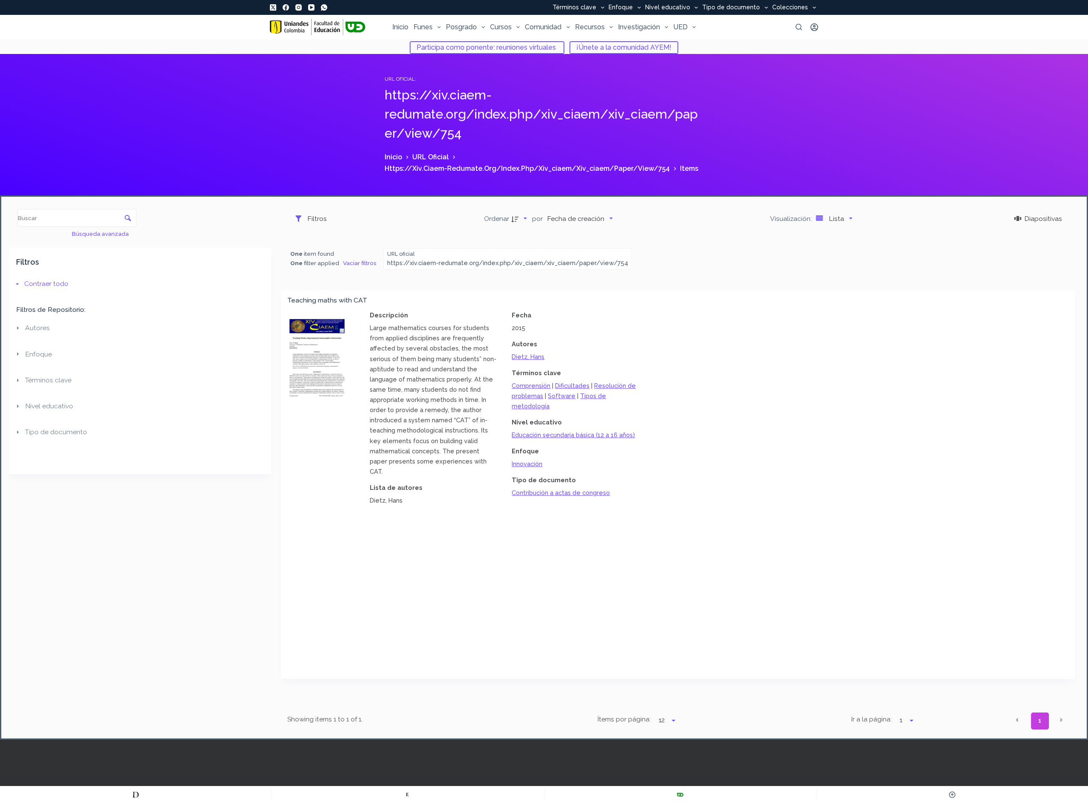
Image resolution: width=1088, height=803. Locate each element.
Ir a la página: (871, 719)
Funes (423, 27)
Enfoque (621, 8)
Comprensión (531, 385)
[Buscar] (799, 27)
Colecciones (790, 8)
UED (680, 27)
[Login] (814, 27)
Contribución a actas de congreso (561, 492)
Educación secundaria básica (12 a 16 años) (573, 434)
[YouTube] (311, 7)
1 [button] (1039, 720)
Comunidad (543, 27)
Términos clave (574, 8)
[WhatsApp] (324, 7)
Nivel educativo (667, 8)
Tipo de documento (731, 8)
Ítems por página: (624, 719)
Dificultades (572, 385)
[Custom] (136, 794)
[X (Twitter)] (273, 7)
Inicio (400, 27)
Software (561, 395)
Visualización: (791, 219)
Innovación (527, 463)
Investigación (639, 27)
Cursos (501, 27)
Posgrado (461, 27)
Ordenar (496, 219)
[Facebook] (286, 7)
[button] (1017, 720)
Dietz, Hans (528, 356)
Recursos (590, 27)
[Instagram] (298, 7)
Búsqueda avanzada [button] (101, 233)
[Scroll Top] (952, 794)
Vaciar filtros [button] (360, 263)
